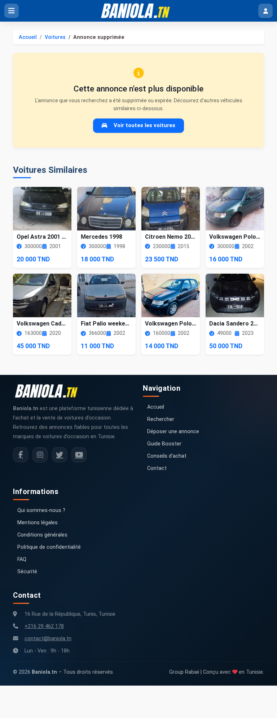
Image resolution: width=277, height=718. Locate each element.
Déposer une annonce (173, 431)
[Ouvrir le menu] (11, 11)
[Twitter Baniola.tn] (59, 454)
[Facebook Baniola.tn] (20, 454)
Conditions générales (42, 535)
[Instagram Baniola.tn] (40, 454)
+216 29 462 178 (44, 626)
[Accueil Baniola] (138, 11)
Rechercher (160, 419)
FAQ (21, 559)
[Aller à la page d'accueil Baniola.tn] (49, 391)
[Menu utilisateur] (265, 11)
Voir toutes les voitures (144, 125)
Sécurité (27, 572)
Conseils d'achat (166, 456)
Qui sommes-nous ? (41, 510)
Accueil (28, 37)
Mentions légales (37, 523)
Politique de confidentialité (49, 547)
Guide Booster (164, 444)
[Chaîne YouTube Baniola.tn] (79, 454)
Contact (157, 468)
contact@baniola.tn (48, 639)
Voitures (55, 37)
